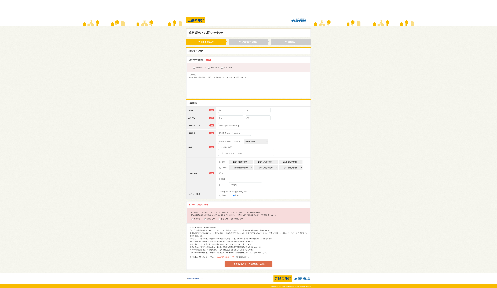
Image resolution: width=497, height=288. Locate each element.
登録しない (239, 195)
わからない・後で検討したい (232, 219)
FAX (223, 185)
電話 (223, 162)
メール (223, 173)
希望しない (211, 219)
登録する (225, 195)
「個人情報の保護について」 (225, 257)
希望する (197, 219)
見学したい (214, 68)
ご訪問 (223, 168)
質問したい (227, 68)
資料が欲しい (201, 68)
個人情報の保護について (196, 278)
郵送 (223, 179)
